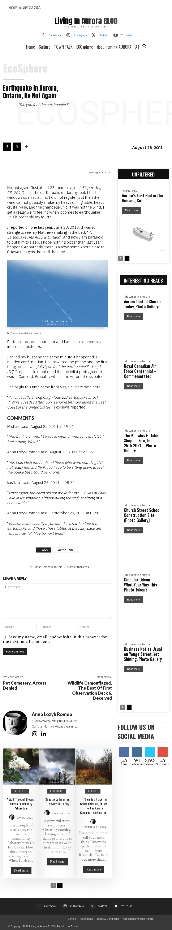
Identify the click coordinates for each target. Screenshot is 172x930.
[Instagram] (68, 35)
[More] (26, 147)
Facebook (55, 35)
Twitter (104, 35)
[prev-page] (53, 885)
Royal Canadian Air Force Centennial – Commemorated (140, 371)
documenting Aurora (137, 296)
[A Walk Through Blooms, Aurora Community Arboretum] (21, 766)
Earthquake (65, 550)
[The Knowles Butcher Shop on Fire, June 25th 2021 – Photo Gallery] (143, 480)
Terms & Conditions (108, 918)
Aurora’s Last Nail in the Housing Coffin (142, 198)
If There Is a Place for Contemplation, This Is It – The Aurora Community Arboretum (93, 806)
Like (127, 749)
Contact (72, 918)
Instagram (80, 35)
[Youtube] (115, 35)
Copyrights (86, 918)
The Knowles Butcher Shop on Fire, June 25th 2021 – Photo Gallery (142, 443)
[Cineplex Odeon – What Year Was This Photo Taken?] (143, 619)
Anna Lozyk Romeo (52, 714)
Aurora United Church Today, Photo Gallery (142, 304)
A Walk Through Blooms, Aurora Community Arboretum (21, 803)
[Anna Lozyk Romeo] (15, 724)
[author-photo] (12, 818)
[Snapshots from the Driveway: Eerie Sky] (57, 766)
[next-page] (60, 885)
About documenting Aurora (138, 918)
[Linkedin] (43, 734)
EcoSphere (25, 67)
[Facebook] (43, 35)
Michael (14, 426)
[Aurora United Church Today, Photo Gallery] (143, 336)
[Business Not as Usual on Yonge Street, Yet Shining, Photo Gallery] (143, 688)
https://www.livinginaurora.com (54, 720)
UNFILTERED (130, 190)
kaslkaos (14, 482)
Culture (93, 791)
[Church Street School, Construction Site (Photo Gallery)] (143, 549)
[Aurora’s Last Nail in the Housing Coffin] (143, 234)
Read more (21, 870)
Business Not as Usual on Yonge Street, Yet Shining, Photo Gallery (143, 654)
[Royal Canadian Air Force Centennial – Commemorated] (143, 405)
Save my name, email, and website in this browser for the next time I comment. (55, 639)
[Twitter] (94, 35)
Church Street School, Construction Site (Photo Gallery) (142, 515)
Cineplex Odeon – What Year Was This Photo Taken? (140, 584)
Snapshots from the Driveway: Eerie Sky (57, 801)
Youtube (126, 35)
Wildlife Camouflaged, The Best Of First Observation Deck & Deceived (90, 690)
